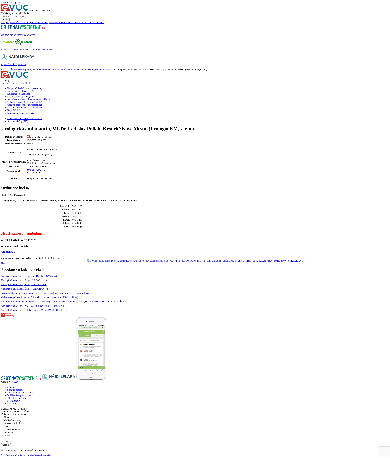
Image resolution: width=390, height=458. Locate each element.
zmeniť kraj (24, 83)
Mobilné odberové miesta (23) (21, 113)
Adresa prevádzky (13, 423)
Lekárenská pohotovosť (18, 94)
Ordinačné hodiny (13, 420)
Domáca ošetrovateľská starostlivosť (24, 107)
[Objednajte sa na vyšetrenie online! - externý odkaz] (21, 379)
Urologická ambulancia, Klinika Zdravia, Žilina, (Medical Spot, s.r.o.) (34, 310)
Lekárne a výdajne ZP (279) (20, 96)
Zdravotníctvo (45, 69)
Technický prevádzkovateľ (20, 392)
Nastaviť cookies (42, 455)
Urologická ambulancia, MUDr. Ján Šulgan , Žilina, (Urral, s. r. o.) (33, 306)
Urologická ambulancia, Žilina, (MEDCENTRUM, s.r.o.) (29, 276)
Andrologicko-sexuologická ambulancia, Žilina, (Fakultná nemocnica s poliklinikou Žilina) (45, 293)
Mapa (3, 263)
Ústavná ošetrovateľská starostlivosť (24, 104)
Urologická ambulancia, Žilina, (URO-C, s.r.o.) (24, 280)
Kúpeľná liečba (14, 110)
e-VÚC (4, 69)
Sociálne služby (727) (17, 121)
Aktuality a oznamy (16, 398)
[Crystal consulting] (7, 315)
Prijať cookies (8, 455)
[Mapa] (195, 260)
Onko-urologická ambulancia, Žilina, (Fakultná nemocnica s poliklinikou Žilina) (39, 297)
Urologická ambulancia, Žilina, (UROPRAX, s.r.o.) (26, 288)
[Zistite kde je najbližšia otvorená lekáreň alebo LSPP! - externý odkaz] (91, 379)
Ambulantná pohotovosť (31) (21, 91)
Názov (7, 417)
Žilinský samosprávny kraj (23, 69)
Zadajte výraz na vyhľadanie (15, 13)
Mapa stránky (13, 400)
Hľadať (5, 19)
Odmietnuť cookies (24, 455)
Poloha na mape (12, 429)
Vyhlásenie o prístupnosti (19, 395)
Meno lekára (10, 432)
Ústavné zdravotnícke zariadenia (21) (25, 102)
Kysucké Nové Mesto (102, 69)
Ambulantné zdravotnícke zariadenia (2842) (28, 99)
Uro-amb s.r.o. (8, 252)
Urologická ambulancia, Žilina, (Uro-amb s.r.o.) (24, 284)
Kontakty (11, 403)
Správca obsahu (15, 389)
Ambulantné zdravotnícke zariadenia (72, 69)
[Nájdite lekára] (59, 379)
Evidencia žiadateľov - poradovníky (24, 118)
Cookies (11, 387)
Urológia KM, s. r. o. (37, 170)
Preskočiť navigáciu (10, 2)
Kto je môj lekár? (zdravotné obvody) (25, 88)
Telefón (8, 426)
